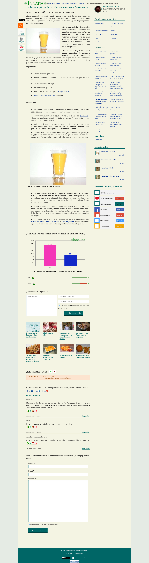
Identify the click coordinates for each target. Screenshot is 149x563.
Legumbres (114, 34)
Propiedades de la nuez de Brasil (115, 64)
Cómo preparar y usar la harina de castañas (117, 77)
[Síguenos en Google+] (97, 214)
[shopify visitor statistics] (74, 561)
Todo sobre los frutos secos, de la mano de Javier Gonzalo (66, 336)
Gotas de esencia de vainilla (44, 95)
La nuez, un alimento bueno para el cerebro (117, 100)
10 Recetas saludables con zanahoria (48, 357)
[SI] (33, 278)
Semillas (97, 42)
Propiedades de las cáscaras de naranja (83, 356)
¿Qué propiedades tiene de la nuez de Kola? (101, 116)
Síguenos (120, 215)
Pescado (113, 38)
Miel (96, 38)
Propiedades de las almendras (101, 70)
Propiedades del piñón (100, 58)
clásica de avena (37, 222)
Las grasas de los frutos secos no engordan (82, 335)
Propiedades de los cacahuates (116, 58)
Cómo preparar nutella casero (100, 123)
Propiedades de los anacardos (101, 77)
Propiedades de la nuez (100, 53)
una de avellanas (52, 222)
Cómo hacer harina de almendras (102, 131)
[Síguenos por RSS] (97, 225)
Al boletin (98, 139)
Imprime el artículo (21, 42)
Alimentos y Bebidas (54, 4)
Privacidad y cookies (81, 550)
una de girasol (68, 222)
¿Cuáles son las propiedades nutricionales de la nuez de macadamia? (116, 85)
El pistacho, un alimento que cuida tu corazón (116, 124)
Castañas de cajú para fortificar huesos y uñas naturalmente (117, 94)
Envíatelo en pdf (21, 49)
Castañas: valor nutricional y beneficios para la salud (100, 85)
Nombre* (32, 463)
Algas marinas (99, 23)
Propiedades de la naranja (66, 356)
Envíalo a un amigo (21, 34)
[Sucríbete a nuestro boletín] (97, 203)
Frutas (113, 31)
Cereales (113, 27)
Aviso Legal (69, 553)
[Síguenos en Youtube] (97, 198)
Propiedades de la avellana (100, 64)
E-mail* (31, 471)
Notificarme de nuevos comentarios (44, 525)
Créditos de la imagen (80, 557)
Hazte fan (120, 209)
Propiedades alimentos (69, 4)
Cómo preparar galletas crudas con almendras (116, 109)
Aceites (97, 27)
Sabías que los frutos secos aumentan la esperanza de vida (32, 358)
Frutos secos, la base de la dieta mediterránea (31, 335)
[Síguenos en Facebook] (97, 209)
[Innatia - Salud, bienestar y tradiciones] (35, 3)
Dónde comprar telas (48, 334)
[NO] (54, 371)
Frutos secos (80, 4)
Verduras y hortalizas (117, 23)
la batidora (84, 116)
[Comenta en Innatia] (97, 192)
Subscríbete (119, 198)
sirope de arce (63, 91)
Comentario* (33, 479)
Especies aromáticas (101, 31)
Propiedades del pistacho (115, 53)
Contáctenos (79, 553)
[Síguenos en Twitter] (97, 220)
